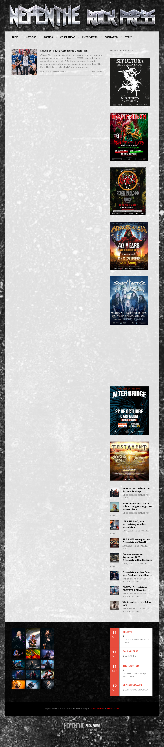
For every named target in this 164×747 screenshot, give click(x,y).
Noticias (31, 37)
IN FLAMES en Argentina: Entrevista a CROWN (137, 541)
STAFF (128, 37)
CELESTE (127, 631)
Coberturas (67, 37)
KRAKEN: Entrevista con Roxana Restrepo (136, 490)
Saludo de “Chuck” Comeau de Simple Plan (64, 50)
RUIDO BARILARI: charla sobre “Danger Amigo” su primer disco (137, 506)
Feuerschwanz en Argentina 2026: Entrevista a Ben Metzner (137, 557)
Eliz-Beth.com (113, 708)
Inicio (15, 37)
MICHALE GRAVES (132, 685)
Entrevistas (90, 37)
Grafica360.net (97, 708)
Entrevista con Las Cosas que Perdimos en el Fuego (137, 574)
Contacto (111, 37)
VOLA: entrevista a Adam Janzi (137, 603)
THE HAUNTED (131, 665)
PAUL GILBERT (131, 651)
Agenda (48, 37)
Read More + (97, 71)
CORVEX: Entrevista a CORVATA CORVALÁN (135, 589)
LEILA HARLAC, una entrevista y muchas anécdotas (134, 524)
